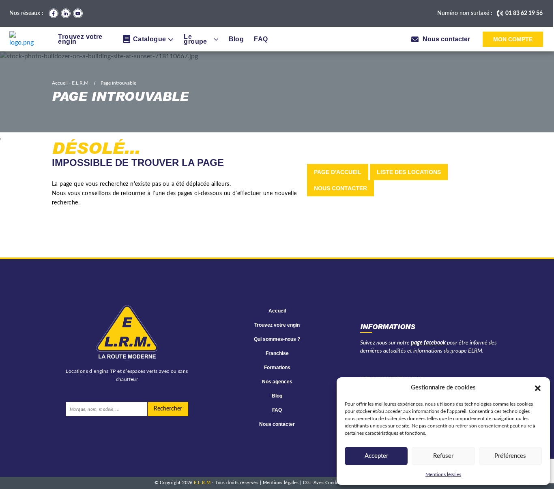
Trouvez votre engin (277, 325)
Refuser (443, 456)
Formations (277, 367)
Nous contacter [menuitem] (446, 39)
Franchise (277, 353)
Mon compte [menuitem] (513, 39)
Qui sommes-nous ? (277, 339)
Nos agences (277, 382)
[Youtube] (78, 13)
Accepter (376, 456)
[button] (538, 388)
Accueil (277, 311)
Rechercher (168, 409)
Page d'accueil (337, 172)
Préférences (510, 456)
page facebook (428, 343)
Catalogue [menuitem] (149, 39)
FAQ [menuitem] (261, 39)
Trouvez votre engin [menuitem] (80, 39)
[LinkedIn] (66, 13)
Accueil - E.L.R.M (70, 83)
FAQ (277, 410)
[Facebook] (53, 13)
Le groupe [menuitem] (195, 39)
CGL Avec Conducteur (327, 482)
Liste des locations (409, 172)
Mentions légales (443, 474)
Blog (277, 396)
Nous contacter (340, 188)
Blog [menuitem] (236, 39)
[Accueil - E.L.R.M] (23, 39)
